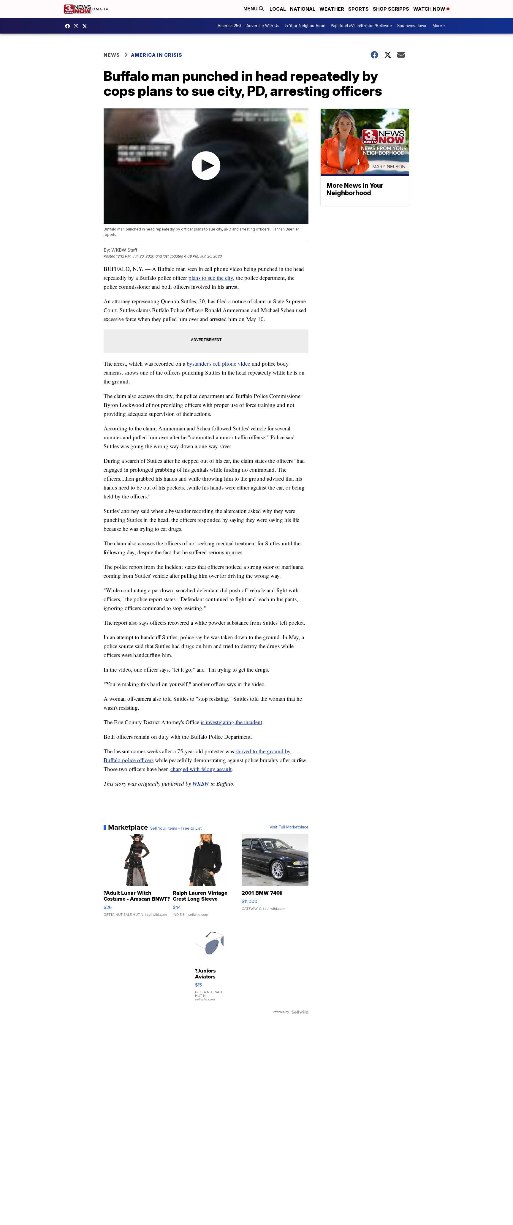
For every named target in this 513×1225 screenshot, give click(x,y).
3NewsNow (69, 26)
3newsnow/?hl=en (77, 26)
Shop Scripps (391, 9)
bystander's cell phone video (219, 363)
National (302, 9)
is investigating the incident (231, 722)
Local (278, 9)
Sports (358, 9)
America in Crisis (156, 55)
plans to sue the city (211, 277)
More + (439, 26)
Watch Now (429, 9)
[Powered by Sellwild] (299, 1012)
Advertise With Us (262, 26)
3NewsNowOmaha (86, 26)
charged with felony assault (201, 769)
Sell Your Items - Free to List (176, 828)
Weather (331, 9)
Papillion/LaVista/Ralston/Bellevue (361, 26)
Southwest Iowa (411, 26)
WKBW (200, 783)
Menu (251, 8)
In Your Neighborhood (305, 26)
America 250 (229, 26)
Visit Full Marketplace (289, 827)
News (112, 55)
